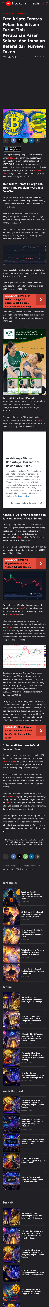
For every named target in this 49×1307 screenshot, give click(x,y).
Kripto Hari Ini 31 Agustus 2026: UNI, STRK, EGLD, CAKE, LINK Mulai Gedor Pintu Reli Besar (32, 1037)
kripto (26, 866)
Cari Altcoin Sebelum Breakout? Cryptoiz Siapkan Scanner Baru (33, 1160)
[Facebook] (13, 140)
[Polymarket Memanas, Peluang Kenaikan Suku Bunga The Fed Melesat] (11, 1020)
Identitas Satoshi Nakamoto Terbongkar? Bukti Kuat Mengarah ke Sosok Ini (31, 895)
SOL (12, 869)
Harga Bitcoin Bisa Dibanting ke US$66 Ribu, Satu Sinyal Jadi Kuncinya (31, 999)
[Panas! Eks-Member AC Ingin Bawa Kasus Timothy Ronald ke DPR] (11, 973)
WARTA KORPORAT (19, 13)
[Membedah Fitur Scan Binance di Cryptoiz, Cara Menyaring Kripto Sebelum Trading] (11, 1058)
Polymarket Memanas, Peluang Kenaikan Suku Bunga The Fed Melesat (31, 1018)
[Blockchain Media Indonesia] (24, 3)
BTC (20, 866)
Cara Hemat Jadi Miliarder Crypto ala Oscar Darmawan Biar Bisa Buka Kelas (32, 933)
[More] (37, 140)
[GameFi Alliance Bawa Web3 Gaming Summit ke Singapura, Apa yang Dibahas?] (11, 1124)
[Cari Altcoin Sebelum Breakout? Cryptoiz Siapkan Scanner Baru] (11, 1162)
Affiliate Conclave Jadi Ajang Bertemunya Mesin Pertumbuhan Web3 (32, 1179)
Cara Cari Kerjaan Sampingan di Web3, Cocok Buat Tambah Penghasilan (32, 1075)
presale (5, 869)
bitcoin (13, 866)
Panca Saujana (10, 57)
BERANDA (6, 13)
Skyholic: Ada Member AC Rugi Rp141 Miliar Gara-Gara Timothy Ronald (32, 914)
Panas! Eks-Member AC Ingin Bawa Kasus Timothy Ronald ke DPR (32, 971)
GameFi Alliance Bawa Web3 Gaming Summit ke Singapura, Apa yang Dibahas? (32, 1122)
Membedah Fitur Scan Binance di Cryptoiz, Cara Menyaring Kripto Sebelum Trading (32, 1056)
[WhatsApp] (25, 140)
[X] (19, 140)
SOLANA (19, 869)
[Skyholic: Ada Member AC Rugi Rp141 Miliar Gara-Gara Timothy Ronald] (11, 916)
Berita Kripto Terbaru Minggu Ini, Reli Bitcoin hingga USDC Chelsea (31, 1291)
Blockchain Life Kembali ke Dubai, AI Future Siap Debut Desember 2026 (33, 1141)
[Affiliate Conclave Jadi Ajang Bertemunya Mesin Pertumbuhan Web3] (11, 1181)
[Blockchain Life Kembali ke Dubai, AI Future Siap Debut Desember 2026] (11, 1143)
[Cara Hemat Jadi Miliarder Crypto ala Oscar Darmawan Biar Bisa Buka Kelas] (11, 935)
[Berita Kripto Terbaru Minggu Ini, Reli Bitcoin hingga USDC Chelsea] (11, 1292)
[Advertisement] (24, 83)
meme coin (35, 866)
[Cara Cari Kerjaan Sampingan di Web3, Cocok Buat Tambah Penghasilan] (11, 1077)
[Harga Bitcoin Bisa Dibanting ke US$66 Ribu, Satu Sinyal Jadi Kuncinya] (11, 1001)
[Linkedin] (31, 140)
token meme (30, 869)
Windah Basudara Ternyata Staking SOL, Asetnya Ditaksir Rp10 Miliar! (32, 952)
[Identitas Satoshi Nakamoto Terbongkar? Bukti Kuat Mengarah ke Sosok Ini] (11, 897)
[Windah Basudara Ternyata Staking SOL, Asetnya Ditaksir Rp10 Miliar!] (11, 954)
